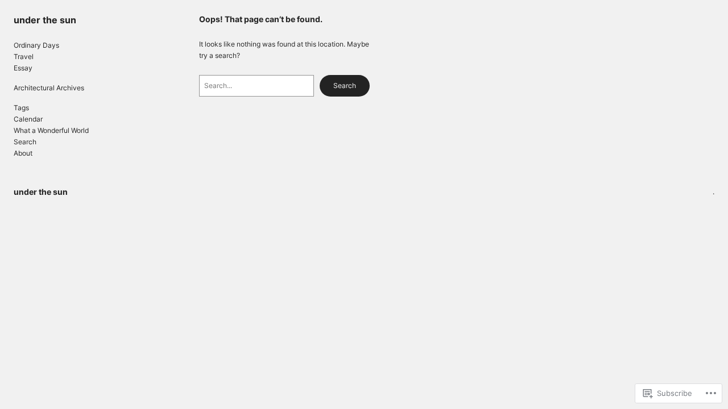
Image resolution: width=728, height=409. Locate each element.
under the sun (45, 20)
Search (344, 85)
